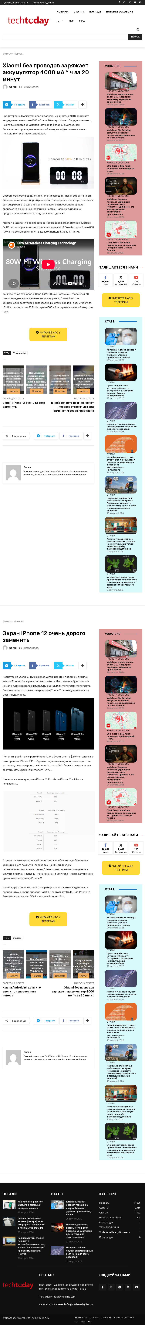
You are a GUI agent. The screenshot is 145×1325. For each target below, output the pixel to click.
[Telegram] (119, 1287)
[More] (82, 105)
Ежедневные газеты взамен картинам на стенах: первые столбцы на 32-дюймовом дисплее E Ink (13, 380)
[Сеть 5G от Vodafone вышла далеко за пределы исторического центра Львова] (121, 229)
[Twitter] (130, 3)
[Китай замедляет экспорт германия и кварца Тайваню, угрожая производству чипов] (121, 336)
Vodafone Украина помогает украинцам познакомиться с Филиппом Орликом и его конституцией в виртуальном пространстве (120, 206)
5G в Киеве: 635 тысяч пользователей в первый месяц (120, 168)
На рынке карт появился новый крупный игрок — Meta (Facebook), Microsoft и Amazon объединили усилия (36, 380)
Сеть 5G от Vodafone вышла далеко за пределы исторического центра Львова (121, 246)
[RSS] (111, 1287)
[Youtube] (140, 3)
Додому (7, 53)
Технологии (19, 353)
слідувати (120, 276)
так (105, 276)
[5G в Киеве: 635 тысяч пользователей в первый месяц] (121, 152)
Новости (18, 53)
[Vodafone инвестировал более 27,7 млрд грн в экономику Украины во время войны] (121, 81)
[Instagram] (124, 3)
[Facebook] (119, 3)
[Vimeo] (135, 3)
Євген (13, 87)
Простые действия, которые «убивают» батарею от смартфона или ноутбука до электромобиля (120, 390)
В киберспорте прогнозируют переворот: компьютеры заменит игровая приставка (72, 406)
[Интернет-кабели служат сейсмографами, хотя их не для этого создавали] (121, 410)
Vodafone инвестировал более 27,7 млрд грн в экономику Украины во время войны (120, 98)
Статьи (111, 346)
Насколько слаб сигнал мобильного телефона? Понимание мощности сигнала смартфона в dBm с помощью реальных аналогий (121, 504)
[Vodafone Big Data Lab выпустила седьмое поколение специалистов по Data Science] (121, 117)
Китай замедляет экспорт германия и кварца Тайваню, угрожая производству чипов (121, 354)
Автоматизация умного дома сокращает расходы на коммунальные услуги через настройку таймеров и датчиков (121, 544)
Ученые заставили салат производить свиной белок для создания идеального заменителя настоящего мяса (122, 582)
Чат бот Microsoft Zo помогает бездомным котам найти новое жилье (59, 380)
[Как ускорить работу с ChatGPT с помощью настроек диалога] (9, 1204)
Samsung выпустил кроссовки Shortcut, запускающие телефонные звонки (83, 380)
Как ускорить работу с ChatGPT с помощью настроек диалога (30, 1204)
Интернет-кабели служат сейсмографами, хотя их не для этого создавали (122, 426)
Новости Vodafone (118, 91)
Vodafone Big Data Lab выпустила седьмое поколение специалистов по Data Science (121, 134)
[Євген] (6, 86)
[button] (137, 29)
